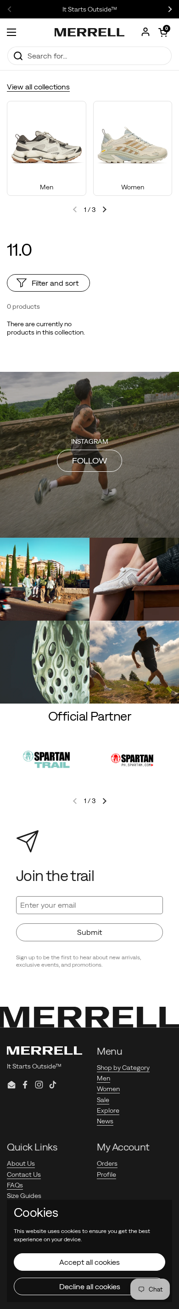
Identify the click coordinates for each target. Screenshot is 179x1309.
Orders (107, 1163)
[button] (163, 32)
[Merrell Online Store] (89, 32)
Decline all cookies (89, 1286)
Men (103, 1078)
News (105, 1121)
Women (108, 1088)
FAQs (15, 1185)
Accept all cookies (89, 1262)
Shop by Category (123, 1067)
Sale (103, 1100)
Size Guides (24, 1195)
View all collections (38, 86)
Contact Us (24, 1174)
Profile (106, 1174)
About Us (21, 1163)
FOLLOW (89, 460)
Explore (108, 1110)
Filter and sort (55, 283)
